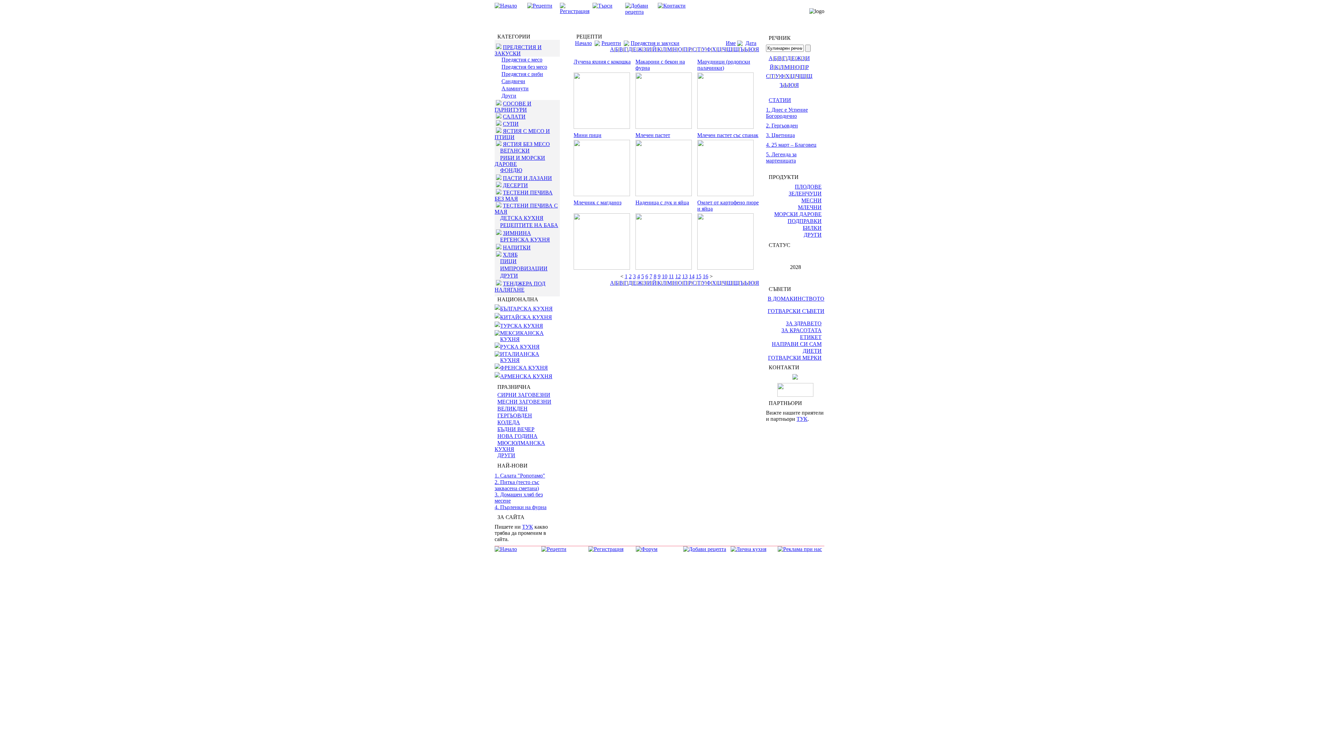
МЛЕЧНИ (810, 207)
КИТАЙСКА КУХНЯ (526, 317)
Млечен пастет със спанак (727, 135)
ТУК (527, 527)
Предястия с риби (522, 74)
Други (508, 96)
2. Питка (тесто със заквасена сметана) (517, 485)
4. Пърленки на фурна (520, 507)
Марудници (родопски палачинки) (723, 65)
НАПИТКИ (517, 247)
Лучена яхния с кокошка (602, 62)
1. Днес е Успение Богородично (787, 113)
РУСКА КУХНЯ (520, 347)
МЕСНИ (811, 200)
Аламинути (515, 88)
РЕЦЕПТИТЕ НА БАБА (529, 225)
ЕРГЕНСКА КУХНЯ (525, 240)
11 (671, 276)
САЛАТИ (514, 117)
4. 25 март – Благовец (791, 145)
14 (692, 276)
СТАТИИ (780, 100)
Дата (750, 43)
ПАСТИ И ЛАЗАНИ (527, 178)
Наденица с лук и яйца (662, 202)
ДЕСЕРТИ (515, 185)
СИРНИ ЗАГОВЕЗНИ (523, 395)
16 (705, 276)
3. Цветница (780, 135)
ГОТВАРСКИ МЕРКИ (795, 358)
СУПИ (511, 124)
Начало (583, 43)
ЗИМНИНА (517, 233)
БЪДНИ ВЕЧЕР (515, 429)
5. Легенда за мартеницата (781, 157)
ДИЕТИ (812, 351)
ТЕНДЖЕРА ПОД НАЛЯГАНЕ (520, 287)
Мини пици (587, 135)
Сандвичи (513, 81)
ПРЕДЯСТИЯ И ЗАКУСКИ (518, 50)
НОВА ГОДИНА (517, 436)
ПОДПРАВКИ (805, 221)
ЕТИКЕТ (811, 337)
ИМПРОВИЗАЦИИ (524, 268)
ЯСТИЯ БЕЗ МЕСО (526, 144)
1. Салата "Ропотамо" (520, 476)
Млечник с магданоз (597, 202)
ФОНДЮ (511, 170)
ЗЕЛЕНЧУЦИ (805, 193)
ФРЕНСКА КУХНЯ (524, 368)
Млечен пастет (652, 135)
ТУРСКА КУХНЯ (521, 326)
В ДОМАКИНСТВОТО (796, 299)
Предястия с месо (521, 60)
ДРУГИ (509, 276)
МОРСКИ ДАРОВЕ (798, 214)
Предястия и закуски (655, 43)
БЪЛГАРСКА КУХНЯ (526, 309)
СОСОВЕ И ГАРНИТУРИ (513, 107)
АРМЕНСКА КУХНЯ (526, 376)
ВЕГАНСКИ (515, 151)
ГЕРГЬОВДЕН (514, 415)
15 (698, 276)
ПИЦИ (508, 261)
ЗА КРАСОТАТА (801, 330)
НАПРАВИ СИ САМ (797, 344)
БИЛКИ (812, 228)
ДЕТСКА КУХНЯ (521, 218)
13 (685, 276)
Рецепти (611, 43)
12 (678, 276)
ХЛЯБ (510, 255)
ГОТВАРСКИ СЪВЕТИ (796, 311)
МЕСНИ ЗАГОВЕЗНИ (524, 402)
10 (664, 276)
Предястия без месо (524, 67)
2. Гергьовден (782, 125)
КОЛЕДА (508, 422)
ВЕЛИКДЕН (512, 409)
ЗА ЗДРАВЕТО (804, 323)
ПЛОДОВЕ (808, 187)
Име (731, 43)
